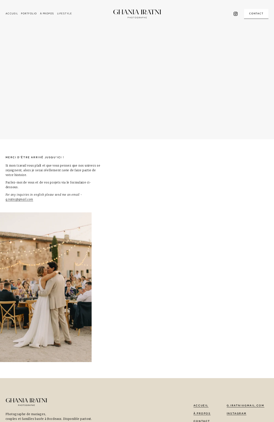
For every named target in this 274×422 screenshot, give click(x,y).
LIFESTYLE (64, 14)
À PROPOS (47, 14)
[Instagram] (235, 13)
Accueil (12, 14)
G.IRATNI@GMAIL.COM (245, 405)
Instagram (236, 413)
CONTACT (256, 14)
